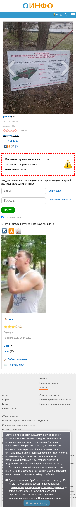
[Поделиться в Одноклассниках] (8, 146)
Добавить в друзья (17, 359)
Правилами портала (49, 498)
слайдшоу (13, 141)
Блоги (5, 404)
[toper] (23, 274)
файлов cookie (50, 434)
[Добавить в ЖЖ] (12, 146)
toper (11, 318)
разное (7, 116)
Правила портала (11, 429)
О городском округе (49, 395)
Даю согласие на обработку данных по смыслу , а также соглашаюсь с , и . (38, 489)
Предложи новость (49, 383)
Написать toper (16, 365)
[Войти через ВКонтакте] (4, 231)
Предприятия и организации (54, 404)
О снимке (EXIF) (11, 135)
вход (59, 14)
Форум (5, 400)
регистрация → (57, 191)
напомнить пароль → (60, 199)
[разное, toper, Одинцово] (38, 67)
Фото (6, 351)
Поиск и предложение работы (55, 400)
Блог (6, 346)
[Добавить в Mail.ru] (16, 146)
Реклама (43, 387)
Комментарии (9, 408)
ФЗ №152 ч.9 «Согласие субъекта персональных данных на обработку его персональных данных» (37, 484)
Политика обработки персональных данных (25, 421)
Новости (43, 379)
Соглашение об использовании (18, 425)
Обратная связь (10, 416)
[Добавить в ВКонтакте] (5, 146)
